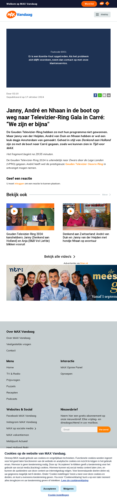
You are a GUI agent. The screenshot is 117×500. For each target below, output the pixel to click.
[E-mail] (104, 95)
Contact (11, 350)
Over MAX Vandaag (18, 338)
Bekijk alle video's (57, 256)
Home (10, 367)
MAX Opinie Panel (71, 367)
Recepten (12, 392)
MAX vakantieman (17, 434)
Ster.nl (84, 263)
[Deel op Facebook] (95, 95)
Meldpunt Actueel (17, 441)
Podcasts (11, 398)
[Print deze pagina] (109, 95)
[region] (58, 58)
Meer (105, 194)
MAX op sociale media (19, 428)
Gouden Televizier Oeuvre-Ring (84, 164)
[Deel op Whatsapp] (100, 95)
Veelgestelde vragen (18, 344)
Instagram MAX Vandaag (21, 422)
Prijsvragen (13, 380)
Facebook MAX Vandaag (21, 415)
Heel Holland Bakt (17, 447)
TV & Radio (13, 373)
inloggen (19, 183)
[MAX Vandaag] (19, 14)
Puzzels (11, 386)
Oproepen (66, 373)
